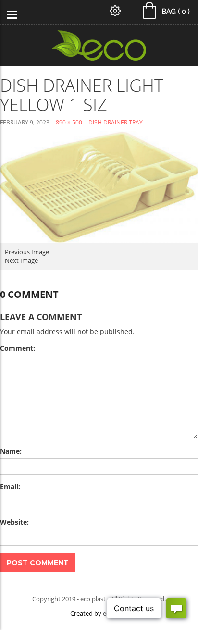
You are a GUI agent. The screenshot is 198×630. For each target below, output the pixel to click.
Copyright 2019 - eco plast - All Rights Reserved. (99, 598)
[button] (167, 13)
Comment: (17, 348)
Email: (10, 486)
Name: (11, 451)
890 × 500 (69, 122)
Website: (14, 522)
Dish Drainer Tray (115, 122)
